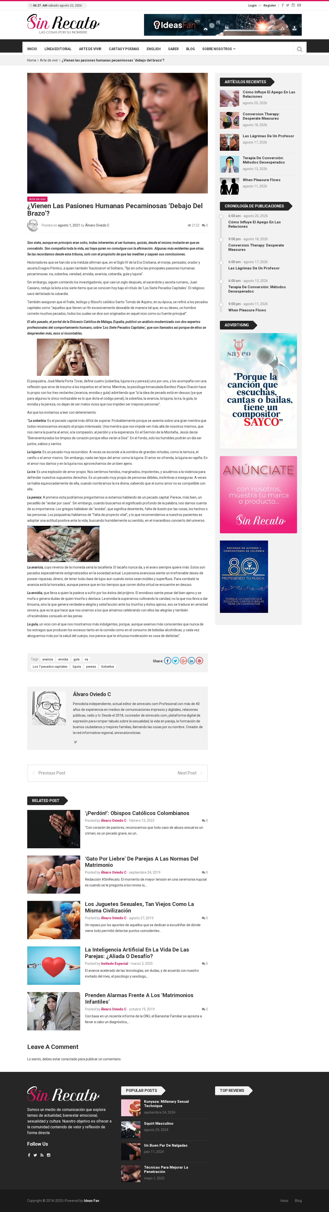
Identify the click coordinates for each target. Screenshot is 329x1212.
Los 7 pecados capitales (50, 666)
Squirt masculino (158, 1123)
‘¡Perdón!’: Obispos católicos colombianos (137, 813)
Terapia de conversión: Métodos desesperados (264, 160)
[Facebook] (282, 5)
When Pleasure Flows (262, 180)
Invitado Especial (114, 963)
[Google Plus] (183, 660)
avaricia (47, 659)
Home (31, 60)
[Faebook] (29, 1155)
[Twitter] (287, 5)
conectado (69, 1059)
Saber (173, 49)
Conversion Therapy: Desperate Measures (261, 116)
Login (252, 5)
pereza (91, 666)
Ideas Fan (91, 1201)
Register (269, 5)
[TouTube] (299, 5)
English (154, 49)
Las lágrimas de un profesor (268, 136)
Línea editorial (58, 49)
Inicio (32, 49)
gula (76, 659)
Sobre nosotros (217, 49)
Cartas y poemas (124, 49)
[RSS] (42, 1155)
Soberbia (107, 666)
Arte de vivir (90, 49)
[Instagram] (293, 5)
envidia (63, 659)
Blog (190, 49)
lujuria (77, 666)
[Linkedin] (191, 660)
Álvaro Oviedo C (97, 225)
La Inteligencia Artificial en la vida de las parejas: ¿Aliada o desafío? (137, 952)
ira (86, 659)
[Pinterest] (199, 660)
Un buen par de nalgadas (166, 1145)
